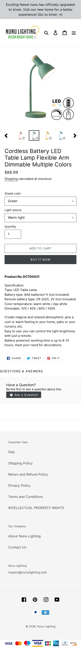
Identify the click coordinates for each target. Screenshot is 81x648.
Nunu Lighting (46, 626)
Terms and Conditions (25, 497)
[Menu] (73, 32)
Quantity (10, 226)
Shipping (11, 179)
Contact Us (17, 547)
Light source (13, 210)
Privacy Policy (19, 485)
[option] (20, 135)
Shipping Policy (20, 463)
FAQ (11, 452)
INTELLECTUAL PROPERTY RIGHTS (36, 508)
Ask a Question (26, 394)
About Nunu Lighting (24, 536)
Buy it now (40, 259)
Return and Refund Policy (28, 474)
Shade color (13, 193)
